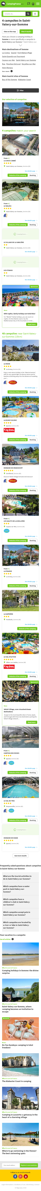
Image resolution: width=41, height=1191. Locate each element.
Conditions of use (19, 1184)
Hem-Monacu (7, 67)
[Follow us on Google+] (20, 1176)
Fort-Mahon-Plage (24, 53)
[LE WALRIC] (20, 190)
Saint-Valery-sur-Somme (26, 60)
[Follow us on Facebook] (15, 1176)
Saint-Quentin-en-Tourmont (13, 56)
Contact (37, 1184)
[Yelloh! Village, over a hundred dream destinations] (20, 691)
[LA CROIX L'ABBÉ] (20, 144)
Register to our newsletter (29, 1165)
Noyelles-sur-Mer (29, 64)
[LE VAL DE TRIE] (20, 787)
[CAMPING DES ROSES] (20, 737)
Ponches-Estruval (13, 64)
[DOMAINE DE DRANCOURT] (20, 454)
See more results (20, 856)
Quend (13, 53)
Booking (33, 175)
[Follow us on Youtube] (26, 1176)
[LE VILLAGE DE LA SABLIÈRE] (20, 234)
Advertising (29, 1184)
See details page (30, 171)
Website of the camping (17, 175)
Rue (3, 64)
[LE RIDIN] (20, 350)
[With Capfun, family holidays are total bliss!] (20, 295)
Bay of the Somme (9, 79)
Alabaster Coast (24, 79)
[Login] (34, 4)
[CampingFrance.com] (20, 3)
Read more (32, 324)
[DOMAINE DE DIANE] (20, 829)
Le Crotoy (6, 53)
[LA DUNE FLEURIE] (20, 406)
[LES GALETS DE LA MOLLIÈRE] (20, 505)
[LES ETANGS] (20, 262)
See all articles (5, 939)
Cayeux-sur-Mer (8, 60)
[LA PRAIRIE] (20, 555)
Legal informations (7, 1184)
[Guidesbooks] (29, 3)
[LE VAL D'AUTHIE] (20, 643)
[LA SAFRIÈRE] (20, 600)
